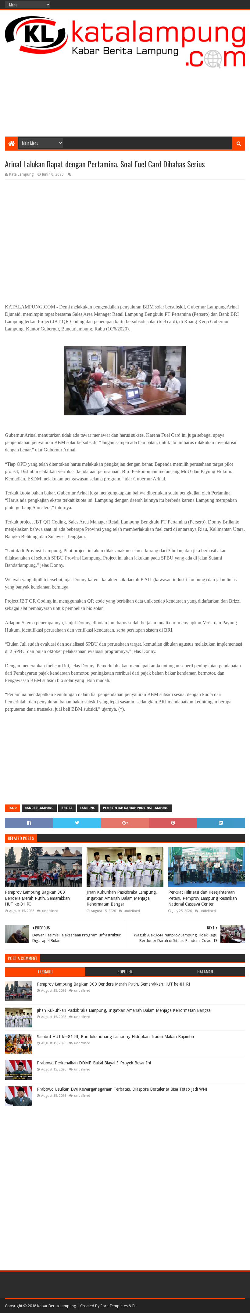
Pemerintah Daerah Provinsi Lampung (136, 808)
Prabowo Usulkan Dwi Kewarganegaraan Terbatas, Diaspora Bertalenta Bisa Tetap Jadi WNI (122, 1089)
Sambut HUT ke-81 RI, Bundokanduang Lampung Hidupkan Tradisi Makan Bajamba (115, 1036)
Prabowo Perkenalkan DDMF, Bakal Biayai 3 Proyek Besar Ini (94, 1062)
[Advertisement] (125, 87)
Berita (67, 808)
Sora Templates (114, 1306)
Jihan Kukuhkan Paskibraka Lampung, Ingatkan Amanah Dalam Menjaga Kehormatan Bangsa (122, 898)
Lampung (87, 808)
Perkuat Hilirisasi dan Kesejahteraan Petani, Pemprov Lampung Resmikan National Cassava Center (202, 898)
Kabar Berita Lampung (56, 1306)
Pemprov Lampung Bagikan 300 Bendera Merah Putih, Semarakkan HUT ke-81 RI (37, 898)
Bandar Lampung (39, 808)
